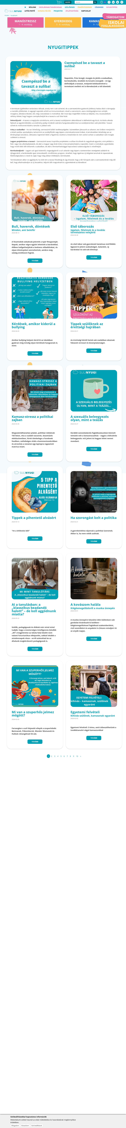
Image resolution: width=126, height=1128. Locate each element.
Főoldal (7, 15)
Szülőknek (70, 7)
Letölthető (30, 11)
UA (105, 2)
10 (77, 756)
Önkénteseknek (85, 7)
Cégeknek (99, 7)
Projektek (58, 11)
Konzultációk (44, 11)
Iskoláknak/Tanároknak (50, 7)
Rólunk (32, 7)
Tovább (35, 260)
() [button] (61, 2)
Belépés (67, 2)
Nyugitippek (111, 7)
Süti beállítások (36, 1126)
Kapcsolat (86, 11)
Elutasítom (25, 1126)
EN (101, 2)
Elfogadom (15, 1126)
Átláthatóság (72, 11)
